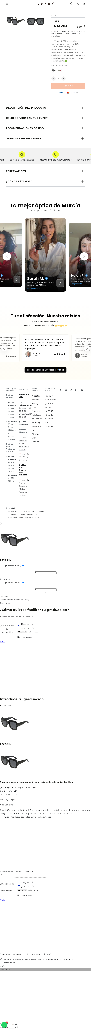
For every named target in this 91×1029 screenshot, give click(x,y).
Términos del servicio (16, 514)
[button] (71, 3)
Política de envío (33, 514)
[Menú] (7, 3)
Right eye (5, 579)
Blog (34, 438)
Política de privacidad (36, 511)
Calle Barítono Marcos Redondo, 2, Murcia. (24, 443)
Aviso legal (12, 517)
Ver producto (33, 288)
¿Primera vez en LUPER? (49, 407)
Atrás (2, 641)
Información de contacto (29, 517)
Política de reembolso (16, 511)
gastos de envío (61, 34)
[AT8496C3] (59, 70)
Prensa (35, 442)
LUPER (55, 21)
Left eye (4, 596)
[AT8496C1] (53, 70)
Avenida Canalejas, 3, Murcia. (24, 457)
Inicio (53, 16)
